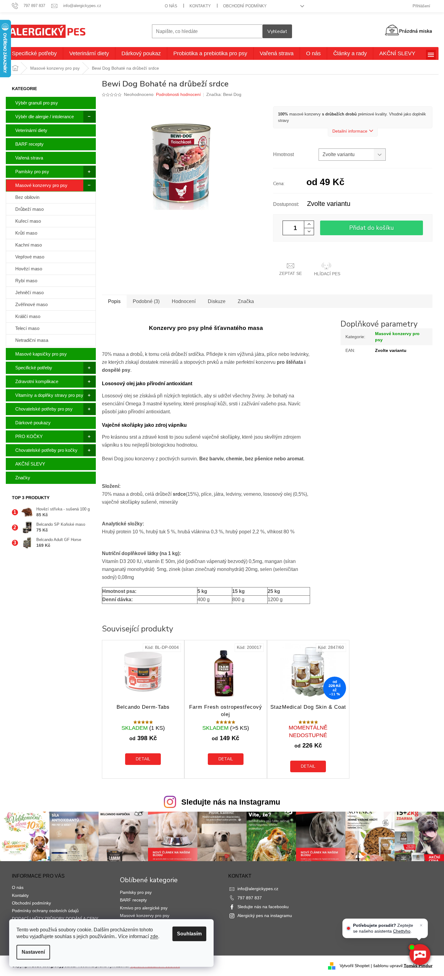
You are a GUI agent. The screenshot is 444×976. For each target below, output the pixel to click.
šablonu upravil (402, 965)
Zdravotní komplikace (36, 381)
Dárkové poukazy (33, 422)
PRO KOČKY (29, 436)
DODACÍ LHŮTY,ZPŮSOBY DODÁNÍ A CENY (55, 918)
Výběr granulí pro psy (36, 102)
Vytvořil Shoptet (355, 965)
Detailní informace (349, 131)
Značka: (223, 94)
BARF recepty (29, 144)
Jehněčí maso (29, 292)
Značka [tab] (246, 301)
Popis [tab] (114, 301)
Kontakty (200, 6)
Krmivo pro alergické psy (144, 907)
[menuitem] (34, 53)
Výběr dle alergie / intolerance (44, 116)
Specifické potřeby (33, 367)
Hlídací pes (327, 273)
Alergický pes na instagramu (264, 915)
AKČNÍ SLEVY (30, 463)
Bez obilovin (27, 197)
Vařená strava (29, 157)
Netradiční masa (31, 340)
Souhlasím (189, 933)
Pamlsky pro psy (32, 171)
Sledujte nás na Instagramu (230, 802)
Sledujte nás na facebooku (263, 906)
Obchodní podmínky (245, 6)
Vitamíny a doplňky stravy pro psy (49, 395)
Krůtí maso (26, 233)
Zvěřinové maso (31, 304)
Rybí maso (26, 280)
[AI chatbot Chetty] (419, 954)
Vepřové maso (29, 256)
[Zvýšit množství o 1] (309, 224)
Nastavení (33, 952)
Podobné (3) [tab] (146, 301)
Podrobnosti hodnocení (178, 94)
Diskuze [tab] (217, 301)
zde (154, 936)
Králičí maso (27, 316)
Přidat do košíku (371, 228)
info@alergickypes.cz (257, 888)
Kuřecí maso (28, 221)
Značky (22, 477)
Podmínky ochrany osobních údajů (45, 910)
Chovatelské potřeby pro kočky (46, 450)
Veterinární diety (31, 130)
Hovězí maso (28, 268)
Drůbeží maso (29, 209)
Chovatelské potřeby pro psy (44, 408)
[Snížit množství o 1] (309, 231)
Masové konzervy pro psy (41, 185)
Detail (143, 759)
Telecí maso (27, 328)
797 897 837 (249, 897)
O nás (171, 6)
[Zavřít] (421, 925)
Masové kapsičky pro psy (41, 353)
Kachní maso (28, 244)
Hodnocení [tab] (184, 301)
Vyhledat (277, 31)
